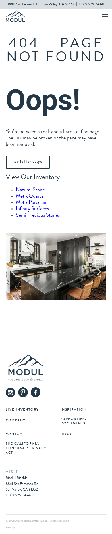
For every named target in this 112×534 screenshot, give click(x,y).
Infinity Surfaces (32, 209)
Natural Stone (30, 190)
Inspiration (74, 410)
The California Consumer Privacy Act (26, 448)
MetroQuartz (29, 196)
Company (16, 420)
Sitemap (10, 527)
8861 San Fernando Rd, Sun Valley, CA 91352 (41, 4)
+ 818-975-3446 (91, 4)
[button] (13, 271)
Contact (15, 435)
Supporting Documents (73, 422)
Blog (66, 435)
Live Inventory (22, 410)
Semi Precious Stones (38, 215)
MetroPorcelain (32, 202)
